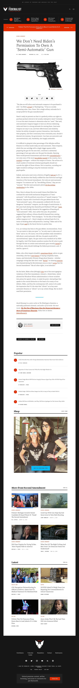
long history (35, 256)
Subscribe (55, 678)
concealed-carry (55, 156)
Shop (16, 411)
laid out (53, 175)
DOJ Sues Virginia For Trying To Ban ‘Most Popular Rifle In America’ (24, 545)
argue (55, 263)
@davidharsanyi (21, 313)
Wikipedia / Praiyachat (57, 89)
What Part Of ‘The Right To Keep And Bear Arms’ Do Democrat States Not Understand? (53, 546)
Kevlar (45, 261)
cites (42, 272)
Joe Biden (41, 339)
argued (29, 107)
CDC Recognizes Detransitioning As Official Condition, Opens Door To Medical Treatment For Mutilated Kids (24, 589)
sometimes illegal (46, 253)
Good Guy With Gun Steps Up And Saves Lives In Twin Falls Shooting (52, 514)
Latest (15, 562)
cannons (59, 261)
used (25, 224)
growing (19, 160)
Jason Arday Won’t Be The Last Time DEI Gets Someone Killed (53, 620)
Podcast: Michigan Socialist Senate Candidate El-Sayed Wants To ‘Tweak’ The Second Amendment (24, 515)
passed (57, 244)
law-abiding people (41, 158)
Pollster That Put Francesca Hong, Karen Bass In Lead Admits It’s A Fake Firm (24, 621)
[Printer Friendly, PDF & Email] (52, 98)
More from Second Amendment (28, 487)
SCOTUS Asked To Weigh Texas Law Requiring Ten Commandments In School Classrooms (53, 589)
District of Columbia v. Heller (26, 339)
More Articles (55, 325)
